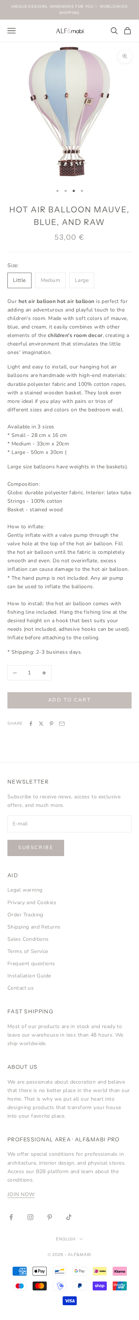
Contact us (20, 987)
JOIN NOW (20, 1194)
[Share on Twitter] (41, 724)
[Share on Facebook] (31, 724)
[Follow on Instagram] (30, 1217)
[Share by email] (62, 724)
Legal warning (24, 889)
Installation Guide (29, 975)
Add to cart (69, 700)
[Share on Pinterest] (51, 724)
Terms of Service (27, 951)
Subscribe (35, 847)
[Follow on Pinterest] (49, 1217)
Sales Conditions (28, 939)
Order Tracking (25, 914)
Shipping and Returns (33, 926)
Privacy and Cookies (31, 902)
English (66, 1239)
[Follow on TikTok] (69, 1217)
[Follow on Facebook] (11, 1217)
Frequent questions (31, 963)
